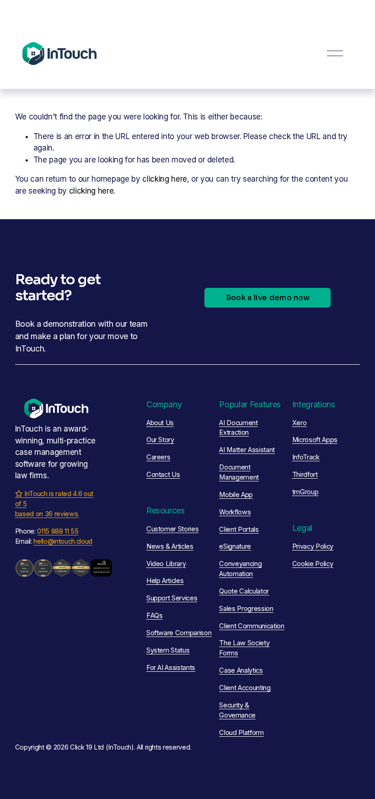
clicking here (164, 179)
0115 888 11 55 (57, 531)
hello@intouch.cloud (62, 541)
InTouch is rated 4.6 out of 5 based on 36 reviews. (54, 504)
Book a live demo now (268, 297)
